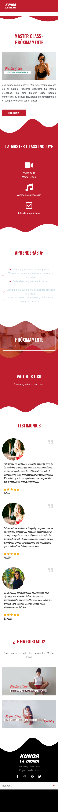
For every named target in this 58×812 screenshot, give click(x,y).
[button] (14, 113)
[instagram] (25, 777)
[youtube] (32, 777)
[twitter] (40, 777)
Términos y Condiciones (29, 766)
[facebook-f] (17, 777)
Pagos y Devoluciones (29, 770)
